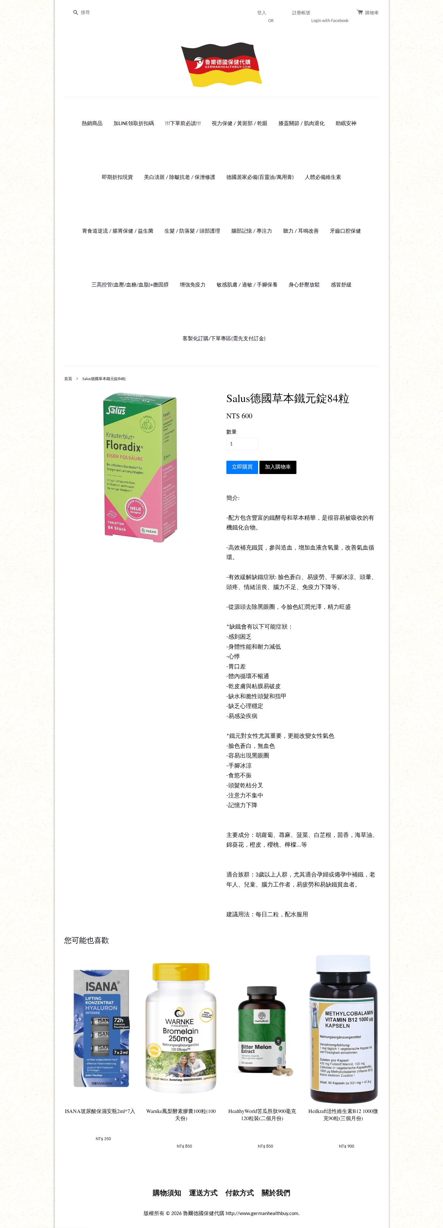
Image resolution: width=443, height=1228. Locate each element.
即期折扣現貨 (117, 177)
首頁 (68, 379)
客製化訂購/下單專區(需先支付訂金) (224, 339)
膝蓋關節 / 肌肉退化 (302, 123)
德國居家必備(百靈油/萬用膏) (260, 177)
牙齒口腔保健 (345, 231)
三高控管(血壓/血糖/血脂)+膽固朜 (130, 285)
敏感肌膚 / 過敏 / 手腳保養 (247, 285)
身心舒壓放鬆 (304, 285)
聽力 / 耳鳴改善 (301, 231)
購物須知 (167, 1193)
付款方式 (239, 1193)
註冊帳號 (301, 13)
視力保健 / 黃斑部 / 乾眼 (240, 123)
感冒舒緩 (341, 285)
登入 (261, 13)
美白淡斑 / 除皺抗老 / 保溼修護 (179, 177)
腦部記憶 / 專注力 (251, 231)
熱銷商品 (92, 123)
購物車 (372, 13)
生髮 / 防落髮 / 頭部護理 (192, 231)
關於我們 (276, 1193)
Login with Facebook (329, 20)
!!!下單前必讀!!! (183, 123)
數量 (231, 432)
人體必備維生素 (323, 177)
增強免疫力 (193, 285)
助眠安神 (346, 123)
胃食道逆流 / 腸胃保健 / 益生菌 (117, 231)
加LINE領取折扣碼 (134, 123)
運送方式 (203, 1193)
